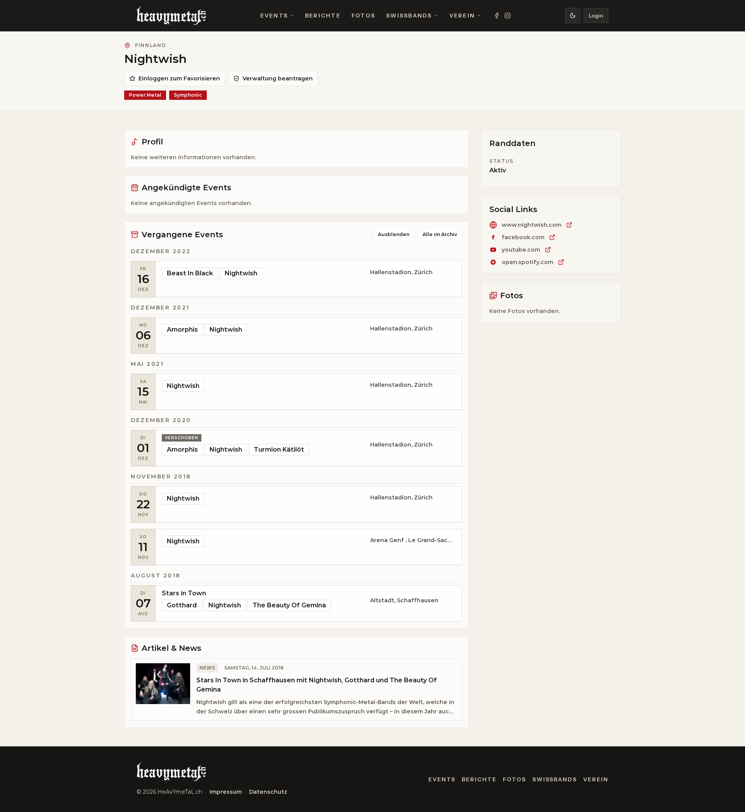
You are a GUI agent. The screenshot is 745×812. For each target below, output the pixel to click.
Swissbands (409, 15)
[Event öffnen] (309, 279)
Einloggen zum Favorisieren (179, 78)
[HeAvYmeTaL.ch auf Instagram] (507, 15)
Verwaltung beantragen (278, 78)
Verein (462, 15)
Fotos (363, 15)
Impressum (226, 791)
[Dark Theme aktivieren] (572, 15)
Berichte (323, 15)
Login (596, 15)
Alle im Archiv (440, 234)
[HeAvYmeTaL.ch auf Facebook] (497, 15)
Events (274, 15)
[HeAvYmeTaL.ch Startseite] (171, 15)
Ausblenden (393, 234)
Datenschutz (268, 791)
